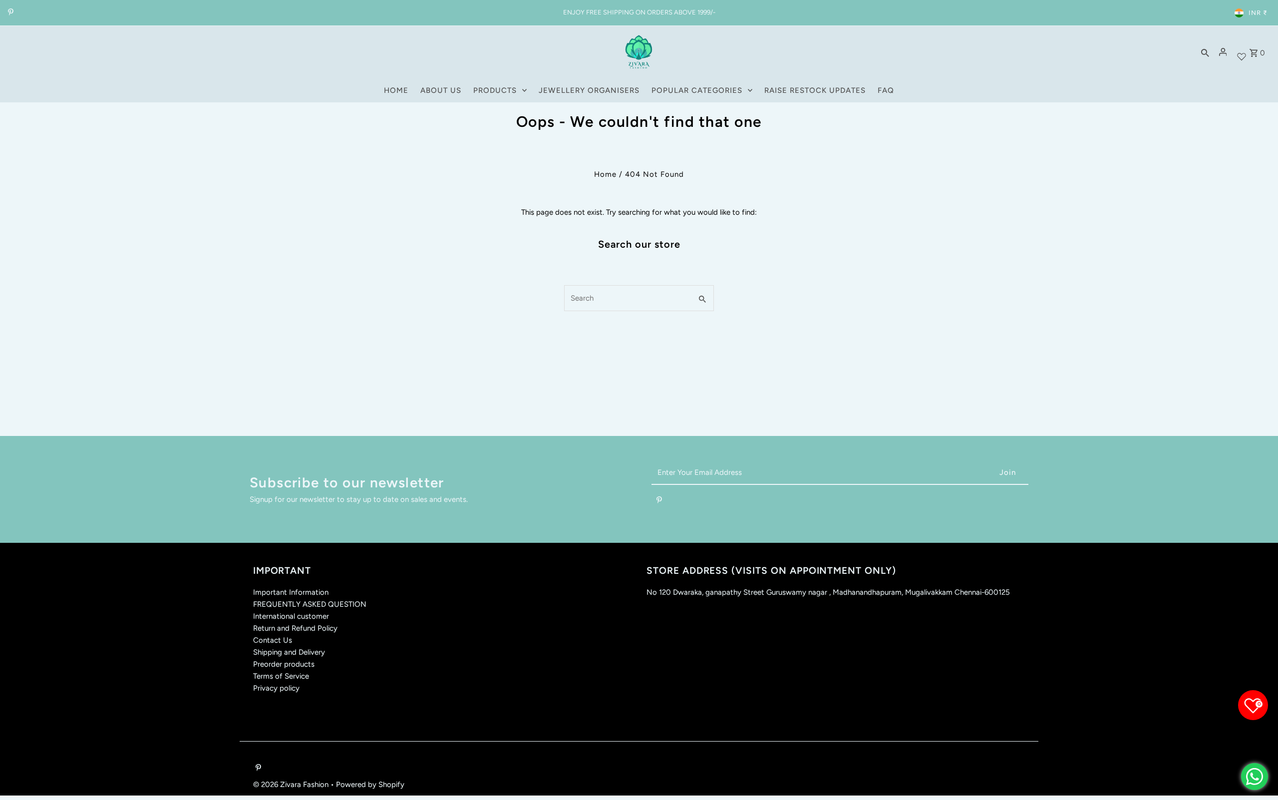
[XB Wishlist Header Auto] (1241, 52)
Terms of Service (281, 676)
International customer (291, 616)
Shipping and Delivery (289, 652)
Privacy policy (276, 688)
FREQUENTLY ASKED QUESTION (309, 604)
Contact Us (272, 640)
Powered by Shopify (370, 784)
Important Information (290, 592)
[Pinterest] (9, 13)
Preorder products (284, 664)
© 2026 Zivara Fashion (291, 784)
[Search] (1205, 52)
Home (605, 174)
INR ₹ (1258, 12)
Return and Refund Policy (295, 628)
